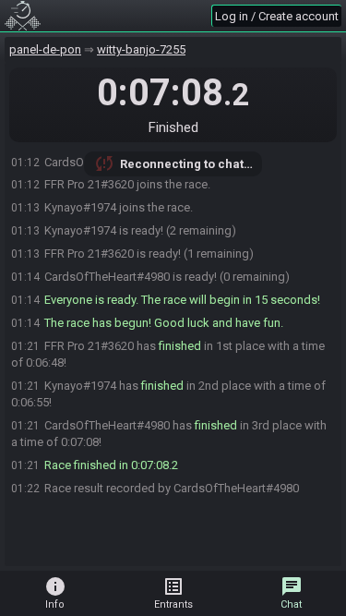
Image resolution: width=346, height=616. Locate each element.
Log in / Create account (277, 16)
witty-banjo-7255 (141, 49)
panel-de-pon (45, 49)
